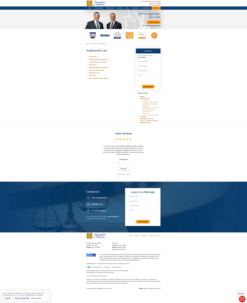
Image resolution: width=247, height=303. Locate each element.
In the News (120, 8)
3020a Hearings (94, 73)
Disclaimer (136, 235)
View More (123, 168)
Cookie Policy (107, 267)
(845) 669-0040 (121, 247)
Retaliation (93, 65)
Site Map (151, 235)
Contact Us (156, 8)
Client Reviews (123, 133)
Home (89, 8)
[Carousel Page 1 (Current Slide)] (118, 163)
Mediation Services (145, 122)
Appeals (142, 96)
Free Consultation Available (151, 1)
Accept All (8, 298)
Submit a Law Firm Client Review (123, 174)
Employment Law (145, 98)
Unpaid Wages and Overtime (98, 67)
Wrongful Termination (96, 70)
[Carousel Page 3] (125, 163)
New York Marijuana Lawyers (99, 78)
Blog (127, 8)
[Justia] (94, 255)
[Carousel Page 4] (128, 163)
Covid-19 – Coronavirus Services (149, 120)
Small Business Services (146, 118)
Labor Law (92, 75)
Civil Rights (143, 117)
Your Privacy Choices (96, 267)
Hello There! (241, 293)
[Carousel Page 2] (121, 163)
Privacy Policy (144, 235)
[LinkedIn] (91, 255)
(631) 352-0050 (155, 3)
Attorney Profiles (98, 8)
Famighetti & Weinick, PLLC (104, 288)
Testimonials (135, 8)
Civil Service (93, 57)
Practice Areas (110, 8)
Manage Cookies (116, 267)
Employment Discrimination (98, 59)
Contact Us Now (154, 22)
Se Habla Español (154, 5)
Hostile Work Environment (98, 62)
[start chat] (242, 299)
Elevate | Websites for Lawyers (149, 288)
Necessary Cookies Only (22, 298)
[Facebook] (88, 255)
